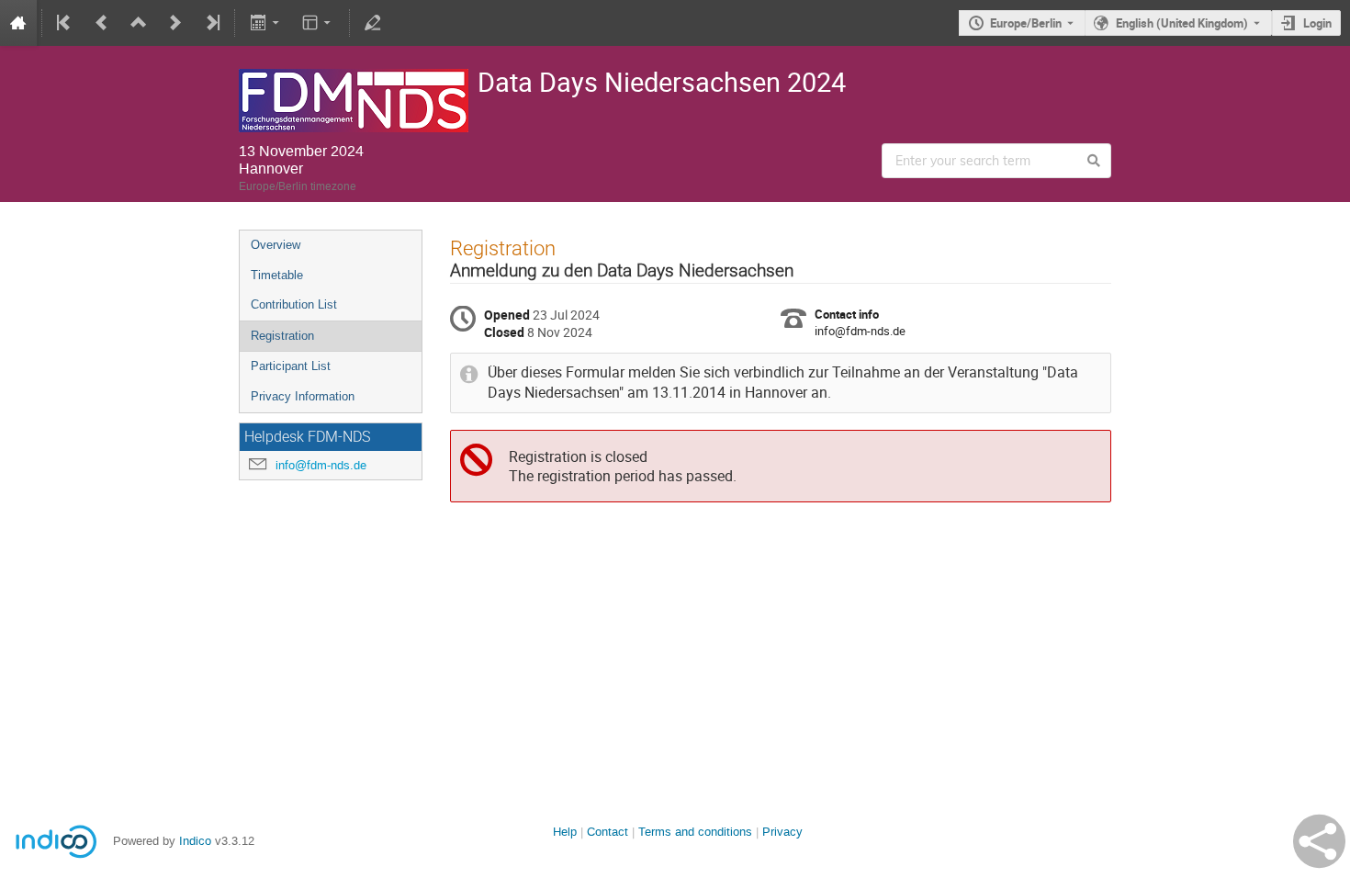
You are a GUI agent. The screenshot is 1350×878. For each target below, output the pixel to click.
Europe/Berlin (1026, 23)
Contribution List (294, 304)
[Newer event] (175, 23)
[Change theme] (318, 23)
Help (565, 831)
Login (1317, 23)
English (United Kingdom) (1182, 23)
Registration (282, 336)
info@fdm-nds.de (321, 465)
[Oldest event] (65, 23)
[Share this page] (1319, 841)
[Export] (266, 23)
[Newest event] (211, 23)
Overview (275, 245)
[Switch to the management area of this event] (372, 23)
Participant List (291, 366)
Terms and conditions (695, 831)
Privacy (782, 831)
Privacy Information (302, 396)
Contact (607, 831)
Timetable (277, 275)
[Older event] (102, 23)
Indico (195, 841)
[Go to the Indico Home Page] (18, 23)
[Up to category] (138, 23)
